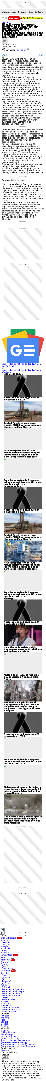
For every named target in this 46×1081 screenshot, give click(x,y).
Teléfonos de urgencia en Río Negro (17, 1044)
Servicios (5, 953)
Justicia (5, 944)
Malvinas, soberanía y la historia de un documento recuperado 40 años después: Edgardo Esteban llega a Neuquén (22, 790)
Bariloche (39, 12)
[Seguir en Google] (3, 56)
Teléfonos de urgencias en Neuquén (18, 1046)
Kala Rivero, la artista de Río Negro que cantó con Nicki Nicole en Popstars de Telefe (23, 649)
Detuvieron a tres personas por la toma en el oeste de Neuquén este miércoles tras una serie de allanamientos (23, 819)
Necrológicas (7, 1034)
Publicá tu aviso (8, 1032)
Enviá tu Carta (8, 1000)
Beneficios (5, 1050)
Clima (4, 975)
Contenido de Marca (10, 1010)
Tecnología (7, 981)
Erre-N (5, 966)
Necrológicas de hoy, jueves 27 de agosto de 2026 (21, 398)
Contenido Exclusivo (10, 1008)
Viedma (4, 1026)
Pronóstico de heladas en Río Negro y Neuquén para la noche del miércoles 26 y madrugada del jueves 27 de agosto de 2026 (22, 705)
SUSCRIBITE (32, 18)
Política (4, 940)
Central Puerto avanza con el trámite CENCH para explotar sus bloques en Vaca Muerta (22, 425)
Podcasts (5, 1004)
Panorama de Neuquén (13, 989)
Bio (3, 979)
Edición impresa (8, 1012)
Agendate (7, 960)
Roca (30, 12)
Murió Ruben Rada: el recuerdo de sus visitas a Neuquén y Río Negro (21, 677)
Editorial (6, 987)
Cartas (5, 998)
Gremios (6, 942)
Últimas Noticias (11, 938)
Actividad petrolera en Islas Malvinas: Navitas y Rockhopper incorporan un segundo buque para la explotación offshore (22, 453)
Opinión (4, 985)
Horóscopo (7, 977)
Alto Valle (5, 1018)
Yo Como (6, 983)
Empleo (4, 1030)
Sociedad (5, 973)
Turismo (4, 951)
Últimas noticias (9, 12)
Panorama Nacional (11, 996)
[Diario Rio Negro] (3, 1059)
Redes (4, 957)
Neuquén (22, 12)
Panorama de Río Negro (13, 991)
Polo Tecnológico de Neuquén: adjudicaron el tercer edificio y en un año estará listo (23, 482)
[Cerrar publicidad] (2, 929)
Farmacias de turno (10, 1038)
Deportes (5, 962)
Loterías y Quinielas (10, 1036)
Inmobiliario (6, 1006)
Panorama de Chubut (12, 993)
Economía (5, 949)
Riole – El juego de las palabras (15, 1040)
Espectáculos (8, 968)
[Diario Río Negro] (6, 18)
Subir (5, 1057)
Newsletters (9, 955)
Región (5, 22)
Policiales (5, 1002)
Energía (4, 946)
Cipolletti (5, 1024)
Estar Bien (8, 970)
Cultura (4, 964)
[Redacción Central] (5, 39)
